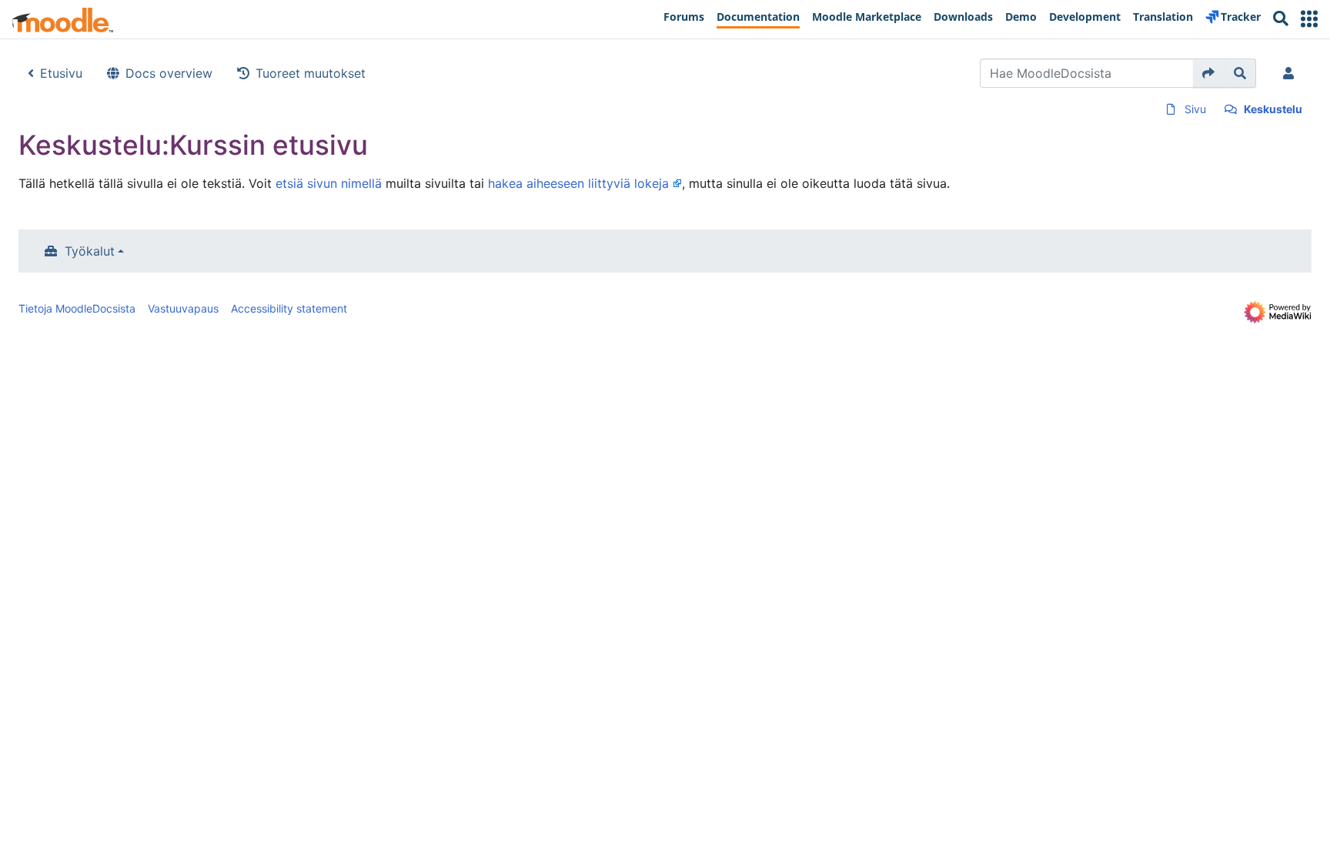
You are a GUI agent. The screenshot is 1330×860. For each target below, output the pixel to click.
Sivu (1195, 108)
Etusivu (61, 73)
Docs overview (168, 73)
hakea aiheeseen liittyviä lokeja (578, 183)
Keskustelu (1273, 108)
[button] (1309, 19)
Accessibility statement (289, 308)
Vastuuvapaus (183, 308)
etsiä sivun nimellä (329, 183)
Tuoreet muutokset (311, 73)
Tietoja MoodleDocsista (76, 308)
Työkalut (90, 251)
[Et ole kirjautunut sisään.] (1291, 73)
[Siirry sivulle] (1209, 73)
